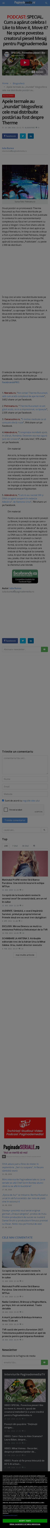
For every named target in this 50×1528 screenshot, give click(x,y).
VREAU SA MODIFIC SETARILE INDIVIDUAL (25, 1524)
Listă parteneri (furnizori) (10, 1515)
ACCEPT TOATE (25, 1521)
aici (28, 1494)
